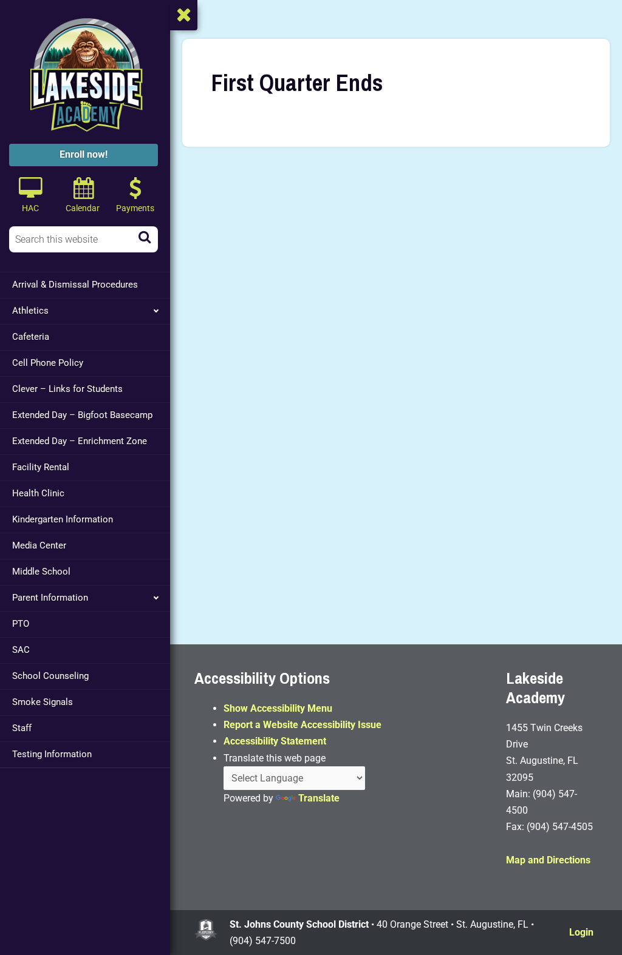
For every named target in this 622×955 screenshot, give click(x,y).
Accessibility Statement (275, 741)
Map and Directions (548, 860)
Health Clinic (38, 493)
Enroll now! (84, 154)
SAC (21, 649)
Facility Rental (40, 467)
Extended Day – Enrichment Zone (79, 441)
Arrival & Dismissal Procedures (75, 284)
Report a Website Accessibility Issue (302, 725)
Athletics (30, 310)
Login (581, 932)
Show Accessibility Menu (278, 708)
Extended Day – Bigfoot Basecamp (82, 415)
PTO (20, 623)
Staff (22, 728)
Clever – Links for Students (67, 388)
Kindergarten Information (62, 519)
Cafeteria (30, 336)
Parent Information (50, 597)
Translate (319, 798)
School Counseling (50, 675)
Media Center (39, 545)
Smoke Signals (42, 702)
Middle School (41, 571)
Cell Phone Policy (47, 362)
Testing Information (52, 754)
